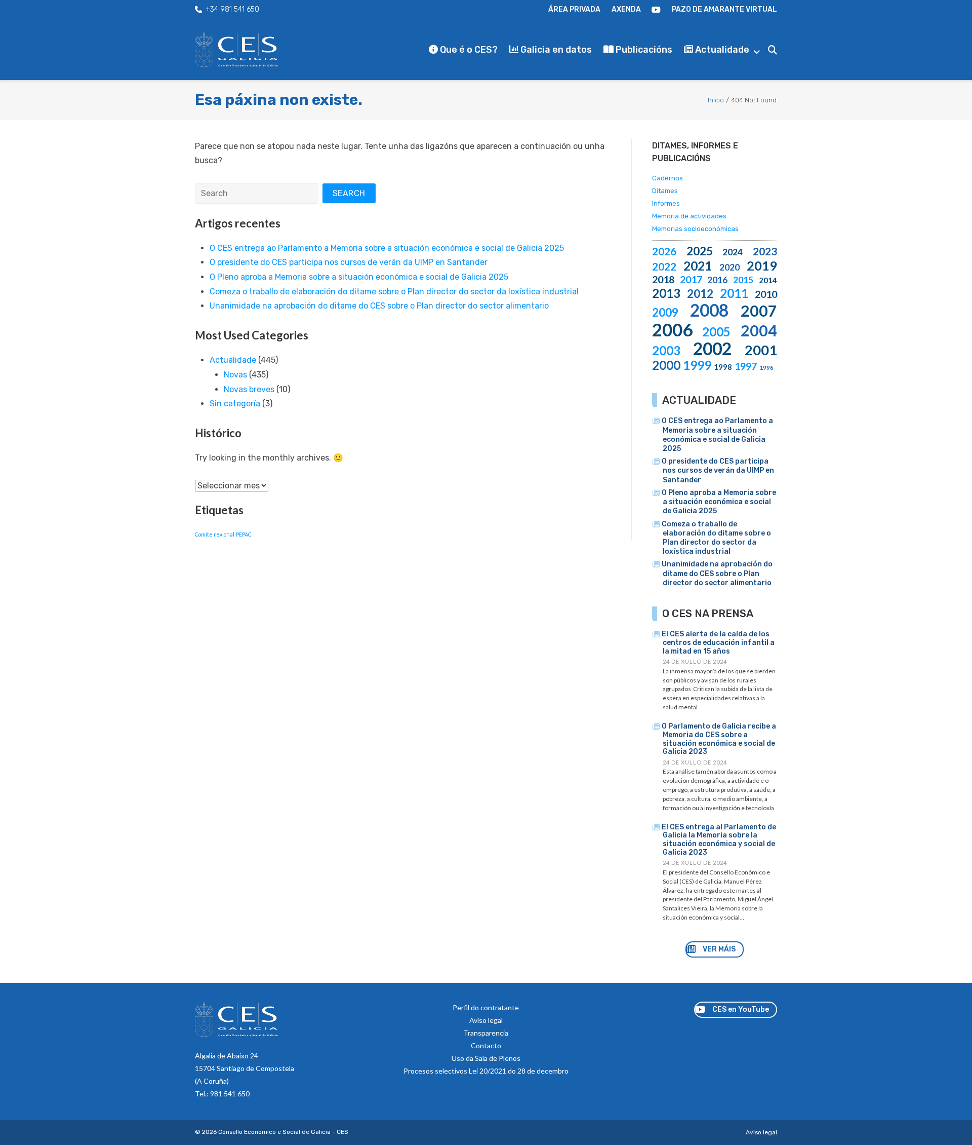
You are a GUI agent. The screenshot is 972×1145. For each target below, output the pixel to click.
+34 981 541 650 (232, 9)
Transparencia (485, 1032)
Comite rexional (214, 534)
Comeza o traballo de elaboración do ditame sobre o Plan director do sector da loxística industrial (394, 291)
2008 (709, 310)
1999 (697, 365)
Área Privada (574, 9)
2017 (691, 279)
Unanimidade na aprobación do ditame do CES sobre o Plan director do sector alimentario (379, 306)
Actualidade (721, 49)
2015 (743, 279)
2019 (762, 265)
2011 (734, 293)
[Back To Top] (946, 1120)
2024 (732, 251)
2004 (759, 330)
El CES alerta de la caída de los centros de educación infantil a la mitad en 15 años (718, 643)
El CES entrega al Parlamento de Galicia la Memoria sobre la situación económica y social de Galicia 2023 (719, 840)
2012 (700, 293)
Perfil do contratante (486, 1007)
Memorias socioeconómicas (695, 229)
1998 (723, 367)
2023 (765, 251)
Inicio (716, 100)
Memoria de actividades (689, 216)
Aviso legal (486, 1020)
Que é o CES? (468, 49)
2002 (712, 348)
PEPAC (244, 534)
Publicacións (643, 49)
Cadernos (667, 178)
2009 (665, 312)
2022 (664, 266)
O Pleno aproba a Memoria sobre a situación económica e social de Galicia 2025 (359, 277)
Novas (235, 374)
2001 (761, 349)
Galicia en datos (555, 49)
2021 (697, 265)
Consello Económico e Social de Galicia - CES (283, 1131)
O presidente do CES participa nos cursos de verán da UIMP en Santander (349, 262)
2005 (716, 331)
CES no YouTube (656, 9)
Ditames (665, 191)
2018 (663, 279)
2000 (666, 365)
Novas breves (249, 389)
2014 (768, 280)
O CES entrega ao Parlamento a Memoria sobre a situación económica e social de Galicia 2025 (387, 248)
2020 (729, 267)
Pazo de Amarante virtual (724, 9)
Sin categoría (235, 403)
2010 (766, 294)
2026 (664, 251)
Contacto (486, 1045)
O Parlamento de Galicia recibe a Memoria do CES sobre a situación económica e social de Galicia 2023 (719, 739)
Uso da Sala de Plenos (486, 1058)
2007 (759, 310)
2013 (666, 293)
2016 (717, 279)
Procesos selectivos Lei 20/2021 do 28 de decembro (486, 1070)
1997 (746, 366)
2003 (666, 350)
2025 (699, 251)
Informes (666, 203)
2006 (672, 329)
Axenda (626, 9)
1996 (766, 367)
